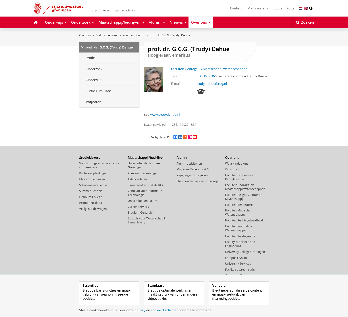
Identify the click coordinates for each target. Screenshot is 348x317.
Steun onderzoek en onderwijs (197, 181)
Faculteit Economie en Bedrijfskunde (240, 177)
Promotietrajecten (91, 203)
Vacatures (232, 169)
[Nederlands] (300, 8)
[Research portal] (201, 92)
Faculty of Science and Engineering (240, 244)
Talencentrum (137, 179)
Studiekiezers (89, 158)
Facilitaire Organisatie (240, 270)
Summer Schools (90, 191)
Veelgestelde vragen (93, 209)
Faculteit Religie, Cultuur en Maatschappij (243, 197)
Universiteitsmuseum (142, 201)
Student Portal (284, 8)
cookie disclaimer (164, 310)
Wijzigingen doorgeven (192, 175)
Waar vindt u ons (134, 35)
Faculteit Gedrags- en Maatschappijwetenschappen (245, 187)
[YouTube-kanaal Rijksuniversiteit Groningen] (195, 137)
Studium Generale (140, 213)
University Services (238, 264)
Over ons (85, 35)
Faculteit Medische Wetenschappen (237, 212)
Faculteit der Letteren (239, 205)
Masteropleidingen (92, 179)
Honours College (90, 197)
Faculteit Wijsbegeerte (240, 236)
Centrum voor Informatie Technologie (145, 193)
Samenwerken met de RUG (146, 185)
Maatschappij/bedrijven (146, 158)
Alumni (182, 158)
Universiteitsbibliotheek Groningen (144, 165)
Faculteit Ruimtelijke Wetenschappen (238, 228)
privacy (139, 310)
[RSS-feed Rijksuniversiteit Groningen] (185, 137)
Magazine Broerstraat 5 (193, 169)
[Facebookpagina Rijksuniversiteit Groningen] (175, 137)
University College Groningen (245, 252)
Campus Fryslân (236, 258)
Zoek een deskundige (142, 173)
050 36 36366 (207, 76)
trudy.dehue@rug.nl (212, 84)
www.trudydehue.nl (165, 114)
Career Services (138, 207)
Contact (236, 8)
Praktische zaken (107, 35)
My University (257, 8)
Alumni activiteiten (189, 163)
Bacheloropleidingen (93, 173)
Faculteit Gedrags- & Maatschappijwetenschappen (209, 69)
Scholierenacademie (93, 185)
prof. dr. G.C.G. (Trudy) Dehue (170, 35)
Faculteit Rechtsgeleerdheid (244, 220)
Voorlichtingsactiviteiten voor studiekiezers (99, 165)
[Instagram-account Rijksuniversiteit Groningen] (190, 137)
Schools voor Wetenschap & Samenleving (147, 220)
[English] (306, 8)
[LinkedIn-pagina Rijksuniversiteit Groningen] (180, 137)
